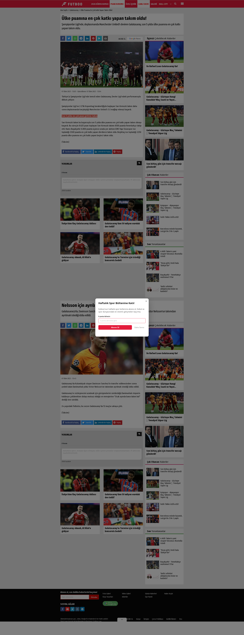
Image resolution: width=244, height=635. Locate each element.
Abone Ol (115, 327)
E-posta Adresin (104, 316)
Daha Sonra (139, 327)
